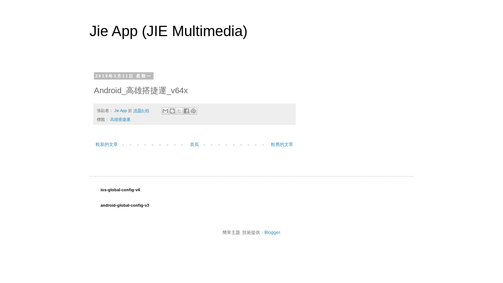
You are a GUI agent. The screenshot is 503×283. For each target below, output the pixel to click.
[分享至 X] (179, 111)
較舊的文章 (282, 144)
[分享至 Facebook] (186, 111)
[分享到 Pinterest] (193, 111)
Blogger (272, 232)
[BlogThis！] (172, 111)
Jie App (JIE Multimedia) (168, 31)
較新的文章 (107, 144)
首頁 (194, 144)
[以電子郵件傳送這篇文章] (165, 111)
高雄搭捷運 (120, 119)
